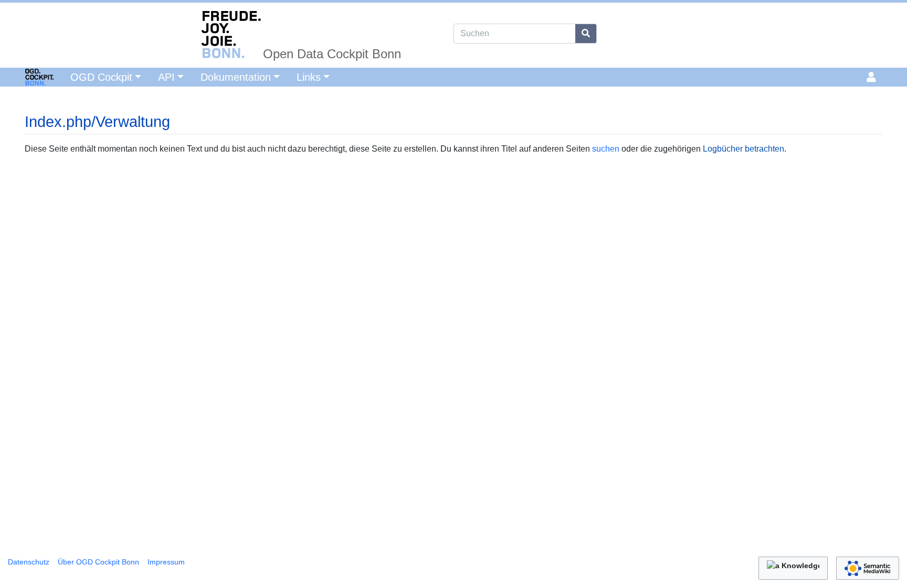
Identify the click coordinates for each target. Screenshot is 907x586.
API (166, 77)
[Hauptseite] (27, 76)
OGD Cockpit (101, 77)
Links (309, 77)
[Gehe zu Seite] (586, 34)
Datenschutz (28, 562)
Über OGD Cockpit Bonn (98, 562)
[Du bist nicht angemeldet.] (873, 77)
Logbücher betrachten (743, 148)
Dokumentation (236, 77)
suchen (605, 148)
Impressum (166, 562)
